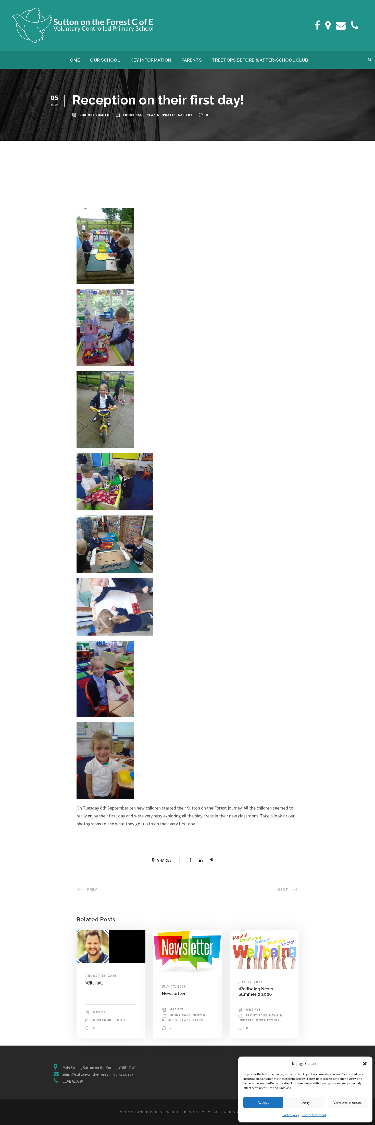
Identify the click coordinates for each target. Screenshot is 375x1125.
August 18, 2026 (101, 976)
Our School (105, 60)
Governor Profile (109, 1020)
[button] (364, 1063)
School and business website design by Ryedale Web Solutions (187, 1112)
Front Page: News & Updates (149, 115)
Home (73, 60)
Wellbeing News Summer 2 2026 (256, 991)
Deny (305, 1102)
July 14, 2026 (251, 982)
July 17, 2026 (174, 986)
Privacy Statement (314, 1115)
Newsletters (191, 1020)
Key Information (150, 60)
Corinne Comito (94, 115)
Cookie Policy (290, 1115)
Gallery (185, 115)
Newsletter (174, 993)
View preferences (347, 1102)
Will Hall (94, 983)
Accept (263, 1102)
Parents (192, 60)
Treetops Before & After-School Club (260, 60)
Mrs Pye (100, 1012)
